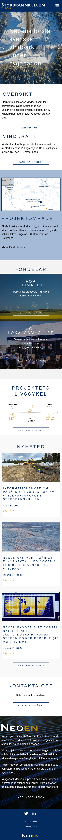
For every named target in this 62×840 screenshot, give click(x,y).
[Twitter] (26, 813)
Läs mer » (9, 510)
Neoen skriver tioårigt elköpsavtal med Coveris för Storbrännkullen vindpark (29, 563)
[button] (57, 6)
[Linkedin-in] (34, 813)
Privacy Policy (31, 826)
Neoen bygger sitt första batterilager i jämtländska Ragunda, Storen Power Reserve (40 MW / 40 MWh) (31, 634)
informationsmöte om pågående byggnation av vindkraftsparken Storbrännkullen (29, 493)
